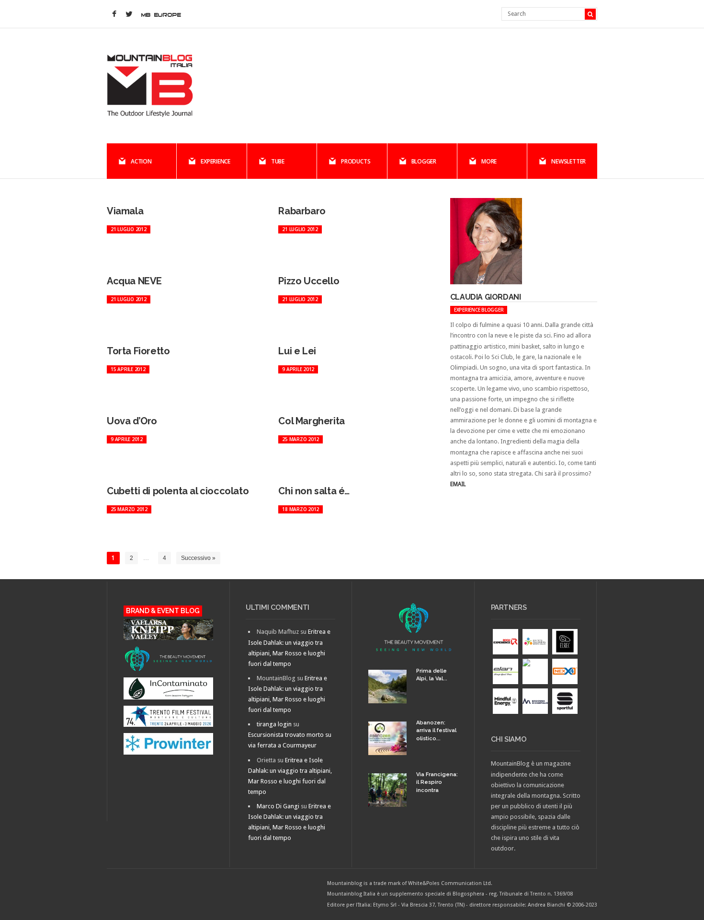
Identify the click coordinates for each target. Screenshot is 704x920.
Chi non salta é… (314, 491)
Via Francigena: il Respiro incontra (437, 782)
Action (141, 161)
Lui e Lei (297, 351)
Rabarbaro (301, 211)
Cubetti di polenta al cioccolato (178, 491)
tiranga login (274, 724)
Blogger (423, 161)
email (458, 484)
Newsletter (568, 161)
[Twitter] (129, 14)
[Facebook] (114, 14)
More (489, 161)
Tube (277, 161)
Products (355, 161)
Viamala (125, 211)
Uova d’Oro (132, 421)
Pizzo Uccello (308, 281)
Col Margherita (311, 421)
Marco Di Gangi (278, 806)
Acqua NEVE (134, 281)
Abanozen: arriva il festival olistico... (436, 731)
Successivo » (198, 558)
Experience (215, 161)
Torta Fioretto (138, 351)
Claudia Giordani (485, 297)
